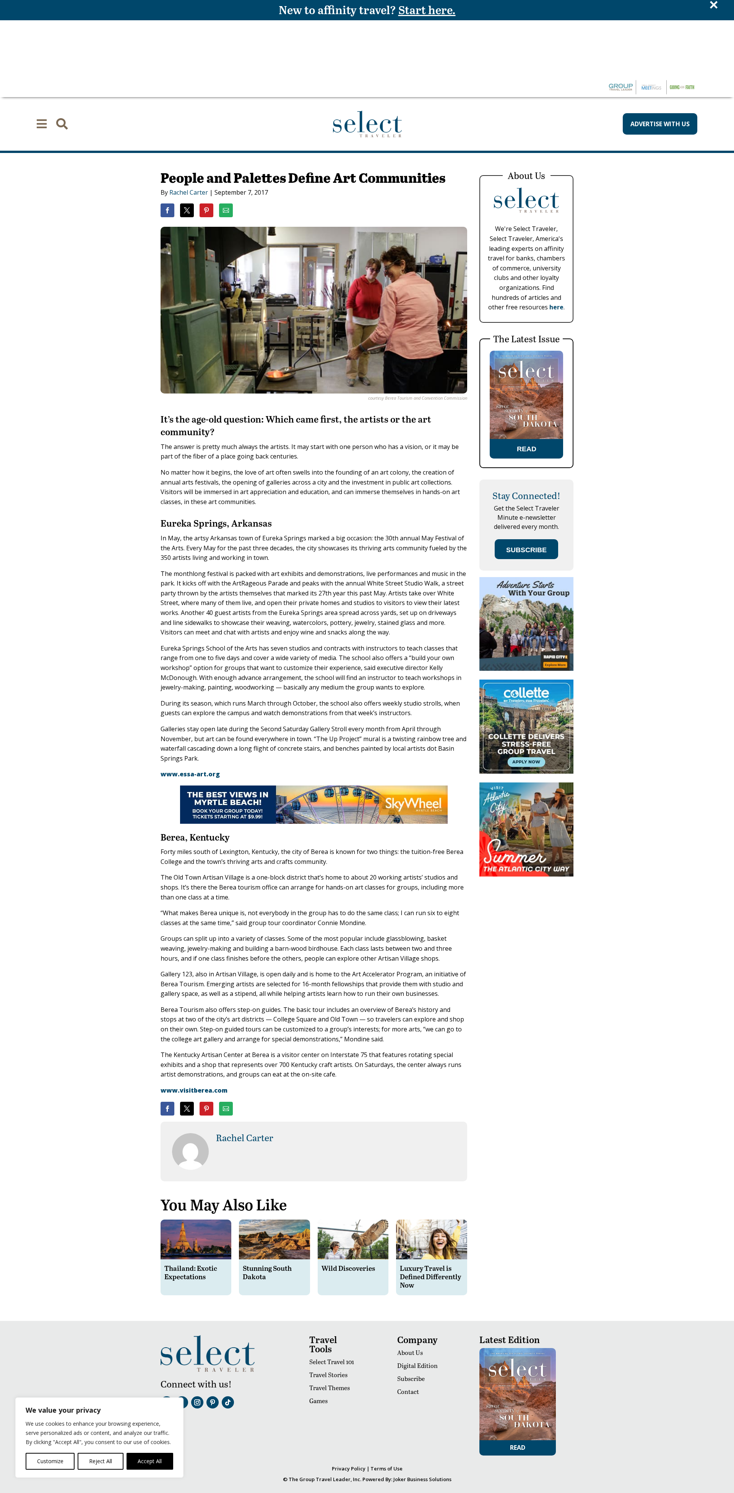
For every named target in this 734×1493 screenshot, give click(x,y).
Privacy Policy (348, 1468)
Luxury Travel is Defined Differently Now (430, 1276)
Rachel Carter (188, 192)
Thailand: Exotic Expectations (190, 1272)
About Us (410, 1352)
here (556, 307)
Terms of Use (386, 1468)
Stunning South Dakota (267, 1272)
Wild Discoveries (348, 1268)
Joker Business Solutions (422, 1479)
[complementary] (99, 1437)
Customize (50, 1461)
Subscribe (411, 1378)
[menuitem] (42, 123)
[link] (167, 210)
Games (318, 1401)
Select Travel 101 (331, 1362)
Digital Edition (417, 1365)
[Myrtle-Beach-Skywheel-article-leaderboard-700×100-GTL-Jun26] (314, 821)
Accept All (150, 1461)
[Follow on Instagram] (197, 1402)
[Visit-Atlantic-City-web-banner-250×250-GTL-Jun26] (526, 874)
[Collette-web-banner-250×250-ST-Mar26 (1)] (526, 771)
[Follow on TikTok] (228, 1402)
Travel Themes (329, 1388)
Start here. (427, 10)
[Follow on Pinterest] (212, 1402)
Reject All (100, 1461)
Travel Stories (328, 1375)
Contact (408, 1391)
